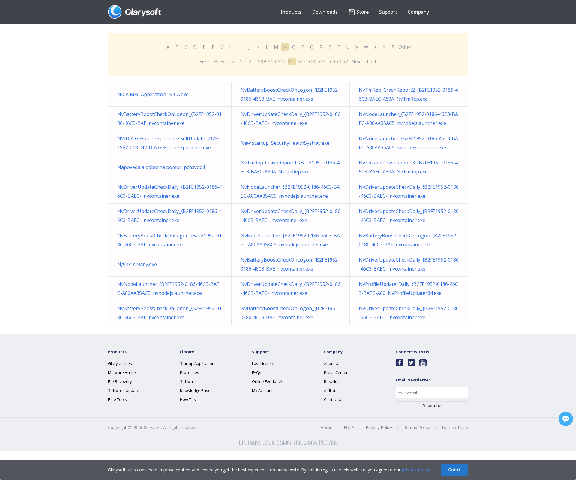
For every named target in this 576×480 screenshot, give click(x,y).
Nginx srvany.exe (137, 264)
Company (418, 12)
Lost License (263, 363)
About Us (332, 363)
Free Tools (117, 399)
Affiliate (331, 390)
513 (302, 61)
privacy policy (416, 470)
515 (321, 61)
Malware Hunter (122, 372)
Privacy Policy (379, 427)
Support (388, 12)
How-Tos (188, 399)
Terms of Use (454, 427)
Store (362, 12)
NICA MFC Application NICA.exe (153, 94)
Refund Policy (417, 427)
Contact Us (334, 399)
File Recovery (120, 381)
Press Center (336, 372)
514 (312, 61)
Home (326, 427)
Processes (189, 372)
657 (344, 61)
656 (334, 61)
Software (188, 381)
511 (282, 61)
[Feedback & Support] (566, 419)
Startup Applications (198, 363)
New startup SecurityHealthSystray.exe (285, 143)
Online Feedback (267, 381)
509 (262, 61)
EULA (349, 427)
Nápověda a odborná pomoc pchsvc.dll (161, 167)
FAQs (256, 372)
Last (371, 61)
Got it (454, 470)
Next (356, 61)
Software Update (123, 390)
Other (405, 47)
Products (291, 12)
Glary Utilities (120, 363)
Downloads (325, 12)
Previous (224, 61)
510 (272, 61)
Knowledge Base (195, 390)
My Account (262, 390)
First (204, 61)
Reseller (331, 381)
